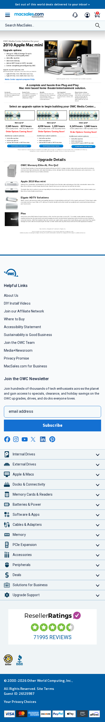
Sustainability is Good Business (28, 335)
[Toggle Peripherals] (97, 565)
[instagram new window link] (16, 439)
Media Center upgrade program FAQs (20, 79)
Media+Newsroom (18, 350)
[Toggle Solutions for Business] (97, 585)
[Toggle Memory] (97, 535)
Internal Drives (24, 454)
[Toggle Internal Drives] (97, 454)
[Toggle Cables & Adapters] (97, 524)
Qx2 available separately (85, 78)
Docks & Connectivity (29, 484)
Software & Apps (26, 514)
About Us (11, 295)
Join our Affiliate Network (24, 311)
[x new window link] (34, 439)
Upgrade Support (26, 595)
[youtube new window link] (24, 439)
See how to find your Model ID (28, 71)
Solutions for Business (30, 585)
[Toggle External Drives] (97, 464)
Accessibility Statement (22, 327)
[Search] (98, 25)
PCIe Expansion (25, 545)
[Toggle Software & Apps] (97, 514)
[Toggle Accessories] (97, 555)
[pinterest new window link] (52, 439)
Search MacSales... (19, 25)
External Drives (24, 464)
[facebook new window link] (7, 439)
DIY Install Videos (17, 303)
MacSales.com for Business (25, 366)
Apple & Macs (23, 474)
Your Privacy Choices (20, 702)
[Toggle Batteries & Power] (97, 504)
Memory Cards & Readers (32, 494)
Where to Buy (14, 319)
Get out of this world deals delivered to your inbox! (52, 4)
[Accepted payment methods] (52, 714)
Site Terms (45, 689)
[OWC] (11, 276)
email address (21, 411)
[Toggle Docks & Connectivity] (97, 484)
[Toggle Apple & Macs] (97, 474)
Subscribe (52, 425)
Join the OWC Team (19, 343)
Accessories (22, 555)
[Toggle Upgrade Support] (97, 595)
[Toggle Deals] (97, 575)
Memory (19, 535)
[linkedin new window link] (43, 439)
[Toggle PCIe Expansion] (97, 545)
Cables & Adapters (27, 525)
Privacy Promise (16, 358)
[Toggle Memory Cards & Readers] (97, 494)
